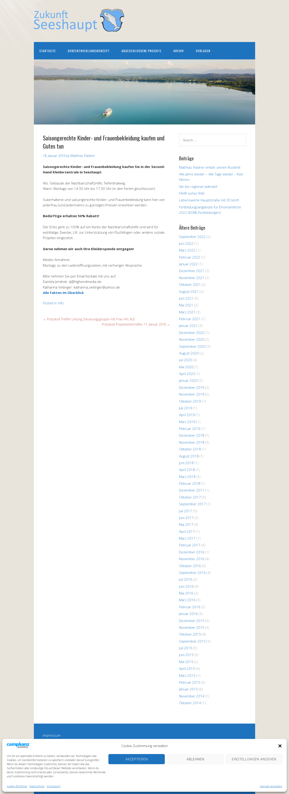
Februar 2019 (189, 428)
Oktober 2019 (190, 401)
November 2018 (191, 442)
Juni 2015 (186, 654)
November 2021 (191, 277)
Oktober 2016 (190, 565)
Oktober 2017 (190, 497)
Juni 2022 (186, 243)
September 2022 (192, 236)
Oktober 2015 (190, 634)
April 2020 (187, 373)
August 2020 (189, 353)
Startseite (47, 50)
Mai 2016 (186, 593)
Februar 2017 (189, 545)
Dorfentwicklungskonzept (89, 50)
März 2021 (187, 312)
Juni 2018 (186, 463)
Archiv (178, 50)
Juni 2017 (186, 517)
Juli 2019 (185, 408)
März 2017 (187, 538)
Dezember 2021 (191, 270)
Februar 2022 (189, 257)
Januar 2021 (188, 325)
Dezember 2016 (191, 552)
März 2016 (187, 600)
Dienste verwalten (271, 786)
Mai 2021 (186, 305)
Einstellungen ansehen (254, 759)
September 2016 (192, 572)
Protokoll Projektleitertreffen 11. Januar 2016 (136, 324)
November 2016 (191, 558)
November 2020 (191, 339)
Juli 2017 (185, 511)
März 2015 (187, 675)
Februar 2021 (189, 319)
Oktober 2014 (190, 703)
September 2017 (192, 504)
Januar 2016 (188, 613)
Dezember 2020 (191, 332)
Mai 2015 (186, 661)
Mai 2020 (186, 367)
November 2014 (191, 696)
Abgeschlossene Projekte (141, 50)
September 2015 (192, 641)
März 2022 (187, 250)
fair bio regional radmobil (198, 186)
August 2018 (189, 456)
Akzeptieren (137, 759)
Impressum (54, 786)
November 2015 (191, 627)
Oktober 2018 (190, 449)
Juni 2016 (186, 586)
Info (61, 303)
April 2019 (187, 414)
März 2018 (187, 476)
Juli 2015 (185, 648)
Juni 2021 (186, 298)
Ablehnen (195, 759)
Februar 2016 (189, 607)
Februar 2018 (189, 483)
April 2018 (187, 469)
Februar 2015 (189, 682)
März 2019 (187, 421)
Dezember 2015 (191, 620)
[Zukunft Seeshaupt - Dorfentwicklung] (79, 28)
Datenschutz (36, 786)
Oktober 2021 (190, 284)
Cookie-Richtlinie (17, 786)
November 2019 (191, 394)
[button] (280, 746)
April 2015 (187, 668)
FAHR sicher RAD (192, 193)
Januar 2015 (188, 689)
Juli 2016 (185, 579)
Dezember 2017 (191, 490)
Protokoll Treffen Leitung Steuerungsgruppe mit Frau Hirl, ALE (89, 319)
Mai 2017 (186, 524)
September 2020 (192, 346)
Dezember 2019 (191, 387)
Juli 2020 (185, 360)
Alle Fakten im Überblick (63, 292)
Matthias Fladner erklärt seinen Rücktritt (209, 167)
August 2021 (189, 291)
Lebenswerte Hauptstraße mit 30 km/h (209, 200)
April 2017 (187, 531)
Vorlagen (203, 50)
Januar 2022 (188, 264)
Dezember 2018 (191, 435)
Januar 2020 (188, 380)
